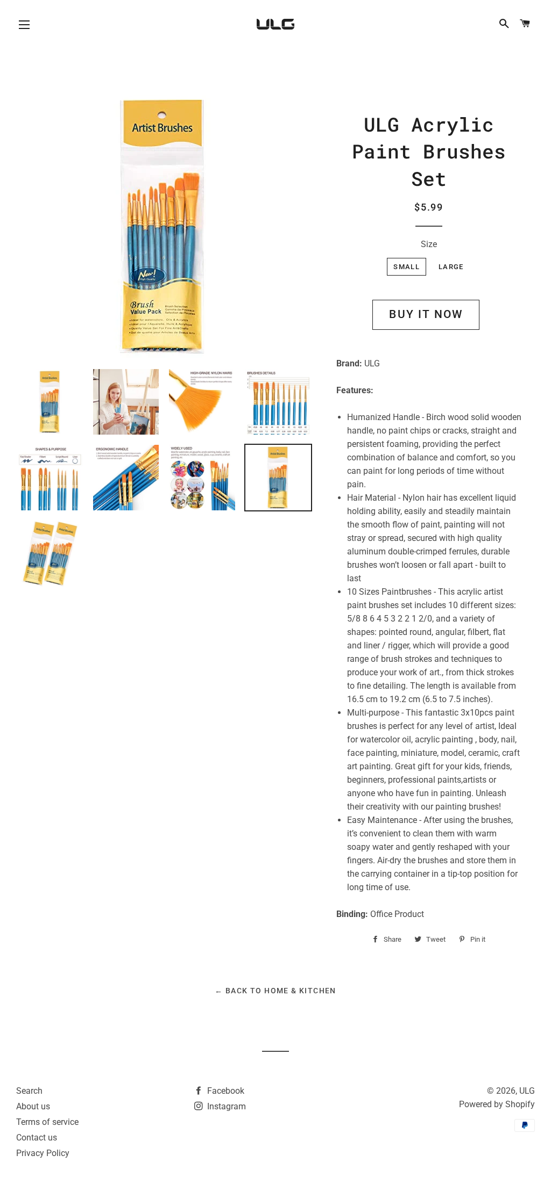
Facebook (224, 1091)
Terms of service (47, 1122)
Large (451, 267)
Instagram (225, 1106)
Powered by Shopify (497, 1104)
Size (429, 244)
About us (33, 1106)
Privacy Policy (42, 1153)
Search (29, 1091)
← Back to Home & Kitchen (275, 990)
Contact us (36, 1137)
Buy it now (426, 314)
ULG (527, 1091)
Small (406, 267)
